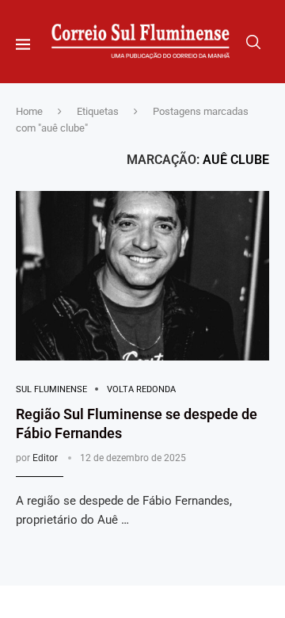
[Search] (253, 42)
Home (29, 111)
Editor (45, 458)
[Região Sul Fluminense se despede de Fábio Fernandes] (142, 275)
